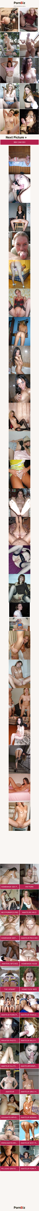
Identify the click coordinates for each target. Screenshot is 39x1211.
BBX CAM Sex (19, 142)
